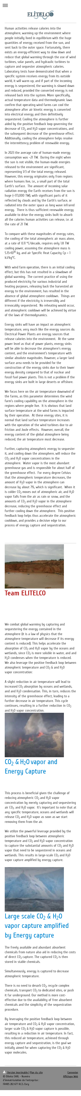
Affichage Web (70, 1076)
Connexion (72, 1072)
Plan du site (36, 1072)
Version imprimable (17, 1072)
